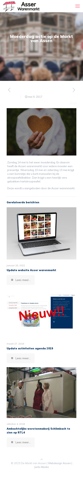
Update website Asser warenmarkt (31, 270)
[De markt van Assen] (21, 6)
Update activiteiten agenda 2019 (30, 348)
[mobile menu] (77, 6)
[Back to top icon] (41, 459)
